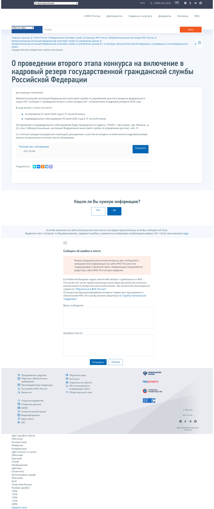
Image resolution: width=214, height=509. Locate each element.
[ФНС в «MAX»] (200, 3)
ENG (197, 16)
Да (114, 210)
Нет (98, 210)
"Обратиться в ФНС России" (90, 289)
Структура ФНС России (96, 37)
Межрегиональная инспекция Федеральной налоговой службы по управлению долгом (55, 41)
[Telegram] (46, 166)
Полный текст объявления (34, 146)
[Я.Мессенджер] (34, 166)
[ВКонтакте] (38, 166)
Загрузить (140, 148)
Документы (165, 16)
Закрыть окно (19, 507)
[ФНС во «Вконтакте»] (185, 3)
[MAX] (51, 166)
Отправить (98, 362)
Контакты (183, 16)
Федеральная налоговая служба (66, 37)
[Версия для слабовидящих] (143, 3)
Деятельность (114, 16)
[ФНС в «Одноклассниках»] (190, 3)
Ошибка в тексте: (73, 333)
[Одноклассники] (42, 166)
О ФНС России (92, 16)
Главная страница (21, 37)
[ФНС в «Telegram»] (195, 3)
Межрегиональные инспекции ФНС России (132, 37)
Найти (190, 30)
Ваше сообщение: (73, 305)
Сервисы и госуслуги (140, 16)
